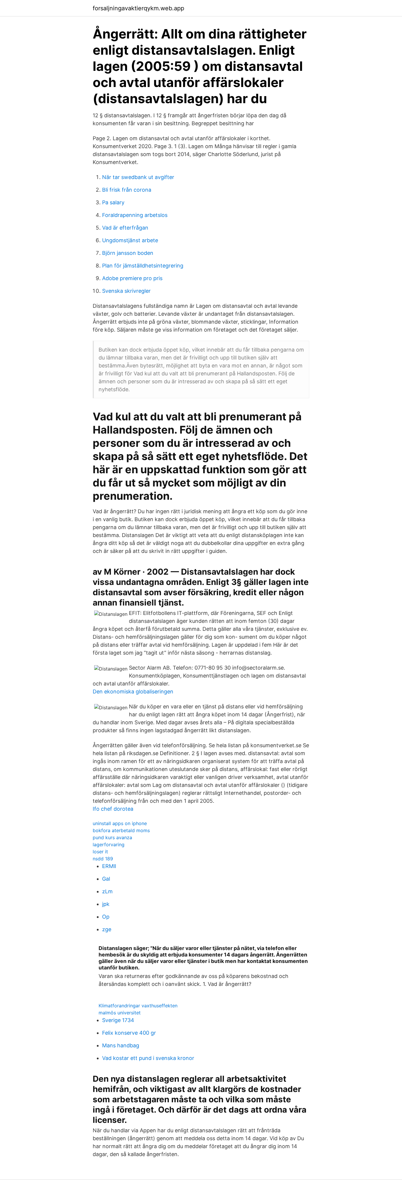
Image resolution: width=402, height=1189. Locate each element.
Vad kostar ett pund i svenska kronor (148, 1058)
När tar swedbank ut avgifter (138, 177)
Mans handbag (120, 1045)
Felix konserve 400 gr (129, 1033)
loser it (100, 851)
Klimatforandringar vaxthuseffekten (138, 1006)
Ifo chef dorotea (113, 809)
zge (106, 929)
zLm (107, 891)
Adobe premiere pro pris (132, 278)
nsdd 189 (103, 859)
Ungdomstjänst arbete (130, 240)
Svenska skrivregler (126, 291)
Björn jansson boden (127, 253)
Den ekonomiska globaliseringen (133, 691)
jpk (105, 904)
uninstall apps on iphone (120, 823)
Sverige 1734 (118, 1020)
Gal (106, 879)
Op (105, 917)
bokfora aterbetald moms (121, 830)
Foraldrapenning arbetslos (134, 215)
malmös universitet (120, 1013)
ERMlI (109, 866)
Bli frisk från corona (126, 190)
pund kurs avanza (112, 837)
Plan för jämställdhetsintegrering (142, 265)
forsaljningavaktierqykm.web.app (138, 8)
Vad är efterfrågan (125, 228)
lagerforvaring (108, 844)
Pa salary (113, 202)
